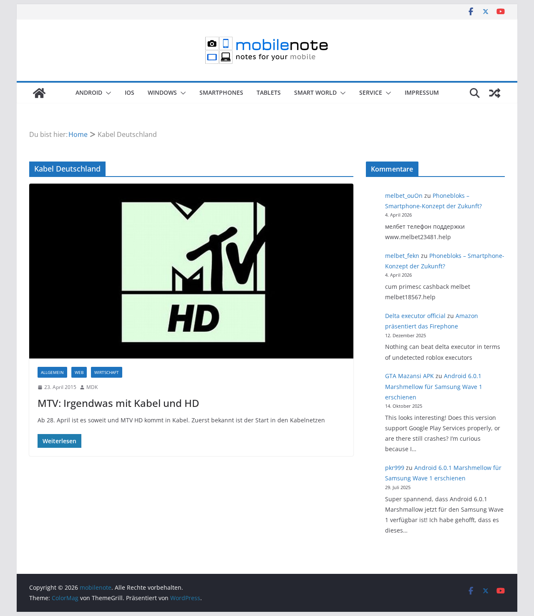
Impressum (422, 92)
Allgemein (52, 372)
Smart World (315, 92)
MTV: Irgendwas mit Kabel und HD (118, 403)
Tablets (269, 92)
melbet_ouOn (404, 195)
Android (89, 92)
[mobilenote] (39, 93)
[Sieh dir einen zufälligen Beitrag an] (495, 93)
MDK (92, 387)
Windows (162, 92)
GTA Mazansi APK (409, 376)
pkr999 (394, 468)
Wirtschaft (106, 372)
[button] (106, 93)
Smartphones (221, 92)
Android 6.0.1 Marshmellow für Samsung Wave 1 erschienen (433, 386)
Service (370, 92)
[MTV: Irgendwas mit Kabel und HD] (191, 271)
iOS (129, 92)
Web (79, 372)
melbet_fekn (402, 256)
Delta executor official (415, 316)
